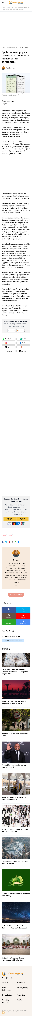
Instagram (9, 343)
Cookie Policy (7, 995)
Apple (4, 535)
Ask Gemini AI (9, 351)
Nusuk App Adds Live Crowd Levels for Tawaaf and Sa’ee (15, 830)
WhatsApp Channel (9, 338)
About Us (5, 983)
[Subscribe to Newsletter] (20, 330)
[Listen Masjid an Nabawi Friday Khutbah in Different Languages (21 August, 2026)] (16, 659)
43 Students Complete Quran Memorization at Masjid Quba (13, 958)
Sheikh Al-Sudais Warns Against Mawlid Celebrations (14, 798)
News (8, 7)
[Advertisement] (16, 30)
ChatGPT (24, 338)
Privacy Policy (22, 988)
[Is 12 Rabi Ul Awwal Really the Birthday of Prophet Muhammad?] (16, 912)
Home (3, 7)
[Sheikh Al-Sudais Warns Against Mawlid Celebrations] (16, 783)
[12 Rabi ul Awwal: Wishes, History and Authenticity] (16, 880)
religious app (24, 120)
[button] (3, 2)
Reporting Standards (5, 1001)
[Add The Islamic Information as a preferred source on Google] (11, 330)
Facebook (24, 343)
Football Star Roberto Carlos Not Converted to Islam (14, 766)
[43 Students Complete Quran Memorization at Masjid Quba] (16, 944)
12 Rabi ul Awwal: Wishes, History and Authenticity (16, 894)
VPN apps (12, 249)
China (10, 535)
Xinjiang (20, 267)
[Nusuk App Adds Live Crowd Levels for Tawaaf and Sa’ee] (16, 816)
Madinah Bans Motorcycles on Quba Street (15, 734)
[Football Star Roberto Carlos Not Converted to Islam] (16, 752)
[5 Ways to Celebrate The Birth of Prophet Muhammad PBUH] (16, 689)
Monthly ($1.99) (22, 519)
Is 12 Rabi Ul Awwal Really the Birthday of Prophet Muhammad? (14, 926)
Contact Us (21, 983)
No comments (24, 47)
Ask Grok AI (24, 351)
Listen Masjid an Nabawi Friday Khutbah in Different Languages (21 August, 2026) (15, 671)
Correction (21, 995)
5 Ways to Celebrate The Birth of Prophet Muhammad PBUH (14, 702)
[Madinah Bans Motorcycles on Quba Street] (16, 720)
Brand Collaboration (7, 989)
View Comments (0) (16, 594)
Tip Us (19, 1000)
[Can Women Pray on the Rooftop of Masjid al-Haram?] (16, 848)
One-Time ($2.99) (9, 519)
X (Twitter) (9, 347)
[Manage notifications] (3, 1012)
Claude (24, 347)
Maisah (8, 67)
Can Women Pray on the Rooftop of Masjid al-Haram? (15, 862)
